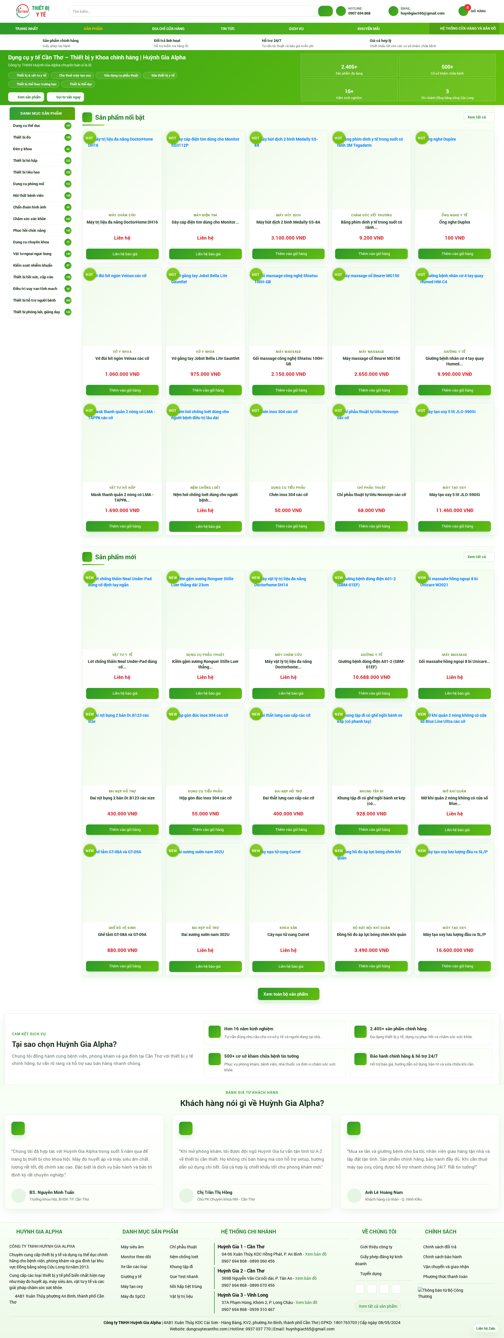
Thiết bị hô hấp (41, 160)
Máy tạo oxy (132, 1286)
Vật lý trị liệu (181, 1296)
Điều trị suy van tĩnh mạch (41, 288)
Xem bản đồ (316, 1254)
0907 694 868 (234, 1261)
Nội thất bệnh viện (41, 195)
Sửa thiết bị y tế (162, 75)
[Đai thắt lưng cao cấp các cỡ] (288, 746)
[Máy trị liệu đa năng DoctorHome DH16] (122, 170)
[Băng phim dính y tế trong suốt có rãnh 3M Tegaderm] (371, 170)
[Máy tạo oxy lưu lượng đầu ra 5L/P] (454, 882)
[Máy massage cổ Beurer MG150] (371, 306)
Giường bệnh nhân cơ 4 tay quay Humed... (455, 361)
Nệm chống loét (184, 1256)
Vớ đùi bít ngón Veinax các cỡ (122, 358)
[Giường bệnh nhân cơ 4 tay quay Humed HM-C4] (454, 306)
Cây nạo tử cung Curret (288, 934)
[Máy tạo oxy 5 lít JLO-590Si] (454, 442)
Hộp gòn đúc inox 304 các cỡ (205, 798)
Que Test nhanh (184, 1276)
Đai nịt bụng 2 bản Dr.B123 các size (122, 798)
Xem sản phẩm (29, 97)
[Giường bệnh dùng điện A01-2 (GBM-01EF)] (371, 609)
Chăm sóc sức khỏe (41, 218)
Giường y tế (131, 1276)
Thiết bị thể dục (81, 84)
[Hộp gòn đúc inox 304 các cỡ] (205, 746)
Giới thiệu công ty (376, 1246)
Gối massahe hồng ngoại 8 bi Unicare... (454, 661)
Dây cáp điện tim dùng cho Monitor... (205, 222)
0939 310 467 (262, 1309)
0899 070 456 (262, 1285)
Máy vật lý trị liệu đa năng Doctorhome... (288, 664)
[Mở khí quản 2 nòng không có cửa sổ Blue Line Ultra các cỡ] (454, 746)
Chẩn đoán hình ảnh (41, 207)
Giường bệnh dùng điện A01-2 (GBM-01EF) (371, 664)
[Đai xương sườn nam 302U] (205, 882)
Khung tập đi (181, 1266)
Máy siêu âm (132, 1246)
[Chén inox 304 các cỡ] (288, 442)
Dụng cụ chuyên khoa (41, 242)
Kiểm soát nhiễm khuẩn (41, 265)
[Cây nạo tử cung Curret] (288, 882)
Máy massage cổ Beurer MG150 (371, 358)
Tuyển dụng (371, 1273)
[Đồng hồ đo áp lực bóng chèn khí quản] (371, 882)
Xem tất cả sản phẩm (378, 1306)
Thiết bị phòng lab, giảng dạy (41, 311)
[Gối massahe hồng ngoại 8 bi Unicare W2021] (454, 609)
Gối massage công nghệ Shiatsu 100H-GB (288, 361)
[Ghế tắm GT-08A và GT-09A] (122, 882)
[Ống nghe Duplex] (454, 170)
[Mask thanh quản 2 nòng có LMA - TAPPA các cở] (122, 442)
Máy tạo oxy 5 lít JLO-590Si (454, 494)
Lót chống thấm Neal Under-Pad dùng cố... (122, 664)
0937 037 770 (258, 1329)
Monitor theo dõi (136, 1256)
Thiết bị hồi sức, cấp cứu (41, 276)
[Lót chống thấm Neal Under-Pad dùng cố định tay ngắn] (122, 609)
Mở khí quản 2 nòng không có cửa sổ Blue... (454, 800)
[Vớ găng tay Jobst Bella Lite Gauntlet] (205, 306)
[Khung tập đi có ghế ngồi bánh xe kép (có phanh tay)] (371, 746)
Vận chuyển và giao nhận (446, 1266)
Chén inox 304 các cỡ (288, 494)
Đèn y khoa (41, 148)
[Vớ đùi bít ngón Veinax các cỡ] (122, 306)
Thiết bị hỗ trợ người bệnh (41, 300)
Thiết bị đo (41, 137)
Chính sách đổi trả (439, 1246)
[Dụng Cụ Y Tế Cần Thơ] (32, 11)
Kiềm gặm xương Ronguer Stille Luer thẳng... (205, 664)
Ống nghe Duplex (454, 222)
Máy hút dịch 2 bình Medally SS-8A (288, 222)
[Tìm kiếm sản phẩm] (325, 11)
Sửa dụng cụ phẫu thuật (121, 75)
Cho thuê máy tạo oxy (75, 75)
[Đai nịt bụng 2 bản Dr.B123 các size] (122, 746)
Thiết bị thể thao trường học (37, 84)
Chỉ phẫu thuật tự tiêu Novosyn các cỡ (371, 494)
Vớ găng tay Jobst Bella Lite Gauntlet (205, 358)
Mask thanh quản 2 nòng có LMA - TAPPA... (122, 497)
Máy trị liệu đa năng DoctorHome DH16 (122, 222)
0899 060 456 (262, 1261)
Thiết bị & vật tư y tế (31, 75)
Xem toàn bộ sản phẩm (285, 994)
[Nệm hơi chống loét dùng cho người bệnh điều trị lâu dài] (205, 442)
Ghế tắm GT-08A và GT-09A (122, 934)
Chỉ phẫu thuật (183, 1246)
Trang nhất (26, 28)
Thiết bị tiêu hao (41, 172)
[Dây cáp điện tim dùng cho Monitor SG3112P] (205, 170)
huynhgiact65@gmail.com (310, 1329)
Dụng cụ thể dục (41, 125)
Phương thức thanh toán (445, 1276)
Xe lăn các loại (134, 1266)
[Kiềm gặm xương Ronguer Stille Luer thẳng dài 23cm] (205, 609)
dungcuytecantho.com (207, 1329)
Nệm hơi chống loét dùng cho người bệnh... (205, 497)
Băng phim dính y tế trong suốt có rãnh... (371, 225)
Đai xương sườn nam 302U (205, 934)
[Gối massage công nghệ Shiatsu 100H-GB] (288, 306)
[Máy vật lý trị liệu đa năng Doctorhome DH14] (288, 609)
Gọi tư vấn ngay (68, 97)
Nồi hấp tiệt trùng (186, 1286)
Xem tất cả (477, 117)
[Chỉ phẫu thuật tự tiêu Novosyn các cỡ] (371, 442)
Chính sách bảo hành (442, 1256)
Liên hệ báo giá (125, 253)
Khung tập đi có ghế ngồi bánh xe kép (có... (371, 800)
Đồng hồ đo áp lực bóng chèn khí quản (371, 934)
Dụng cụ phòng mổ (41, 183)
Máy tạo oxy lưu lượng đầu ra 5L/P (454, 934)
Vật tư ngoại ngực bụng (41, 253)
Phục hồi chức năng (41, 230)
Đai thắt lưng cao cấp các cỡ (288, 798)
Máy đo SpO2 (133, 1296)
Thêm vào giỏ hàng (291, 253)
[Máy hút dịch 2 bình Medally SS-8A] (288, 170)
